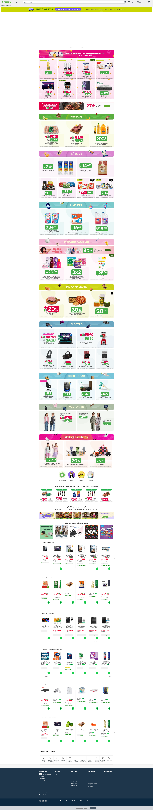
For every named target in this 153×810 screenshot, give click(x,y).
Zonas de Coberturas (43, 790)
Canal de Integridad (42, 794)
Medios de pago (42, 778)
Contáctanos (41, 776)
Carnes (72, 777)
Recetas (72, 774)
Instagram (105, 775)
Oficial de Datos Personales (93, 786)
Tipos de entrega (42, 780)
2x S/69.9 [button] (67, 667)
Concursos (90, 781)
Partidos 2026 (74, 785)
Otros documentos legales (44, 792)
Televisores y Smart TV (75, 781)
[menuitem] (148, 6)
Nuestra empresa (91, 774)
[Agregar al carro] (61, 568)
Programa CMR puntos (43, 782)
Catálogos (89, 779)
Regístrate (57, 774)
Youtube (105, 777)
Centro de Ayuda (42, 789)
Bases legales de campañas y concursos (44, 786)
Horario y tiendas (42, 783)
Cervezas (73, 779)
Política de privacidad (84, 800)
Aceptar (92, 808)
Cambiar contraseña (59, 775)
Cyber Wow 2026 (74, 783)
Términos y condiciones (64, 800)
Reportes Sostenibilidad (92, 777)
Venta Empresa (90, 775)
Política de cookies (74, 800)
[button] (74, 2)
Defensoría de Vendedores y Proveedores (93, 784)
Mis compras (57, 777)
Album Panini (73, 775)
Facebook (105, 774)
